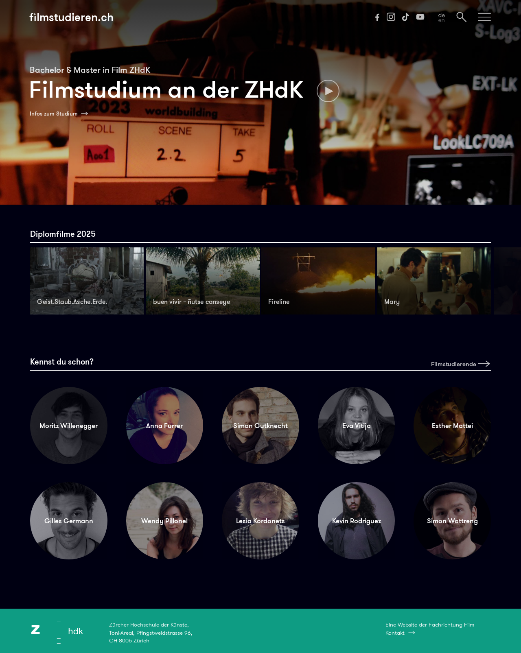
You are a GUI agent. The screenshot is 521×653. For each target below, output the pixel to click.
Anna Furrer (164, 425)
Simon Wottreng (452, 521)
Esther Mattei (452, 425)
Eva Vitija (356, 425)
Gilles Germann (68, 521)
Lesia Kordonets (260, 521)
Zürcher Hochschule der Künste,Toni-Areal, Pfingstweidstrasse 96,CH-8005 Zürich (151, 632)
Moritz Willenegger (68, 425)
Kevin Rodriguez (356, 521)
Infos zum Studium (54, 113)
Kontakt (395, 633)
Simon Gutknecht (260, 425)
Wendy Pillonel (164, 521)
